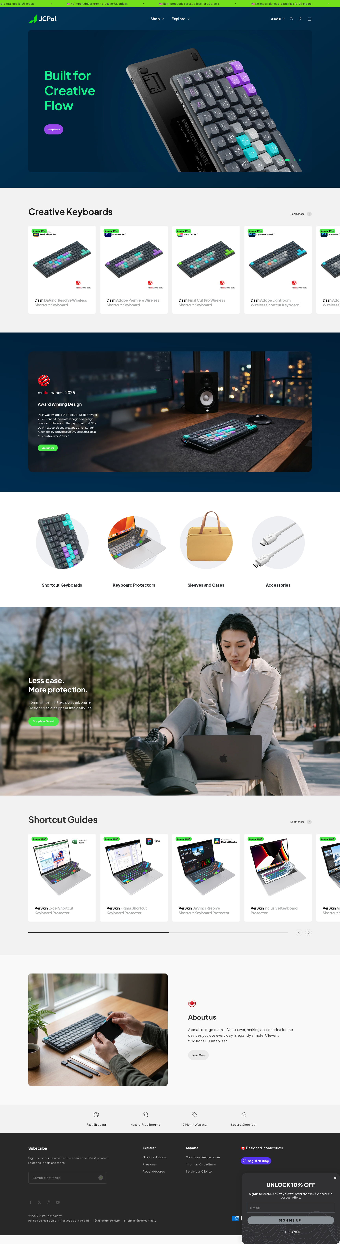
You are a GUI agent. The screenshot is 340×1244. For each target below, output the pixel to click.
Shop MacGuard (43, 721)
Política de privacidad (75, 1220)
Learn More (198, 1055)
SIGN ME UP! (291, 1220)
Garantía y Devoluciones (203, 1157)
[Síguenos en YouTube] (57, 1202)
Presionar (149, 1164)
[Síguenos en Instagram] (48, 1202)
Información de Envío (201, 1164)
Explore (178, 18)
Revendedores (154, 1171)
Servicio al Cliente (199, 1171)
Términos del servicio (106, 1220)
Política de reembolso (42, 1220)
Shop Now (53, 121)
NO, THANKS (291, 1232)
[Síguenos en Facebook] (30, 1202)
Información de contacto (140, 1220)
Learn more (48, 447)
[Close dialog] (335, 1178)
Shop (155, 18)
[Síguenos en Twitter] (39, 1202)
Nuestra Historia (154, 1157)
